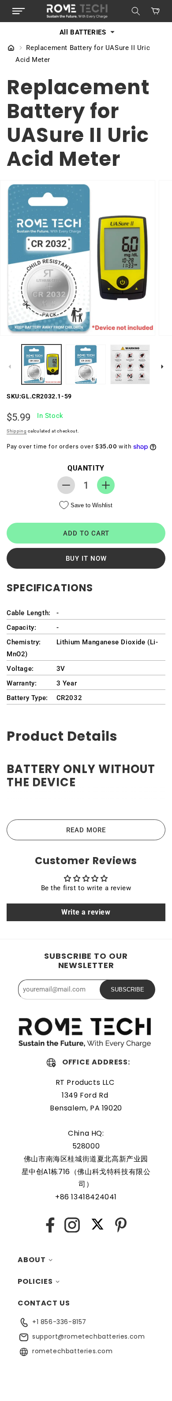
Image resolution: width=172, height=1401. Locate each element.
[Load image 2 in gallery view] (85, 364)
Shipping (17, 431)
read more (86, 830)
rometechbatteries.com (72, 1351)
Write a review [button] (85, 912)
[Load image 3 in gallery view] (130, 364)
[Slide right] (162, 366)
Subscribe (127, 989)
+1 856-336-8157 (59, 1321)
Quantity (86, 468)
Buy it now (86, 559)
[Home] (11, 49)
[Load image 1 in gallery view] (41, 364)
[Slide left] (9, 366)
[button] (18, 11)
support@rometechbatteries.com (88, 1336)
